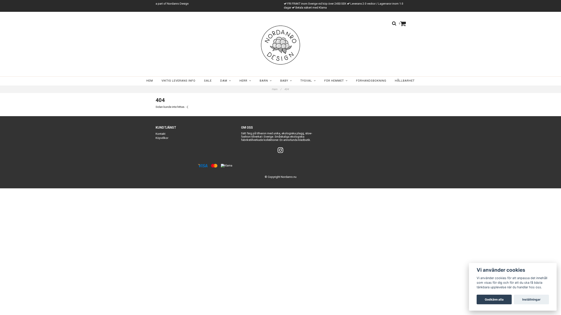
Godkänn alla (494, 299)
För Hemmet (335, 80)
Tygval (307, 80)
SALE (208, 80)
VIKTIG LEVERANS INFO (178, 80)
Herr (244, 80)
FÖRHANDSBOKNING (371, 80)
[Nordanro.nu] (280, 45)
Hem (149, 80)
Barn (265, 80)
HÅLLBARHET (405, 80)
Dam (224, 80)
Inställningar (531, 299)
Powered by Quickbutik (280, 180)
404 (286, 89)
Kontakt (160, 133)
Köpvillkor (162, 138)
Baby (285, 80)
